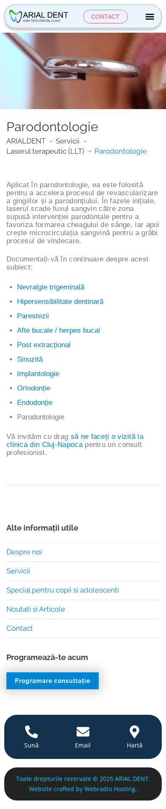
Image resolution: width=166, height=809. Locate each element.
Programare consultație (52, 680)
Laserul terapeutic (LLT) (45, 151)
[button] (150, 16)
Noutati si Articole (35, 609)
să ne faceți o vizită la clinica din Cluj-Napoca (74, 441)
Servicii (68, 141)
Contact (19, 628)
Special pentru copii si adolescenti (62, 590)
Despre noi (24, 552)
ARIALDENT (26, 141)
